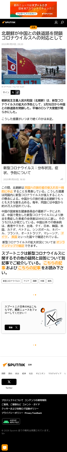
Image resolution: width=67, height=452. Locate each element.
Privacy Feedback (33, 413)
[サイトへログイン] (56, 22)
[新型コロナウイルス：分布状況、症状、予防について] (33, 144)
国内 (10, 373)
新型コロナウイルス (11, 281)
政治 (17, 373)
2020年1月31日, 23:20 (12, 44)
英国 (14, 237)
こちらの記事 (29, 268)
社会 (31, 373)
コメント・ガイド (31, 404)
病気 (50, 281)
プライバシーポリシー (12, 413)
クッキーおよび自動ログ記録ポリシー (20, 408)
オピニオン (40, 373)
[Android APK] (11, 421)
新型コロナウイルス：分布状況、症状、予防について (30, 170)
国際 (35, 281)
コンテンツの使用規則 (35, 400)
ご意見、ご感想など (11, 404)
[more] (62, 179)
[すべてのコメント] (5, 447)
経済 (24, 373)
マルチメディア (54, 373)
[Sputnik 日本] (9, 23)
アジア (26, 281)
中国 (42, 281)
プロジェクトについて (12, 400)
